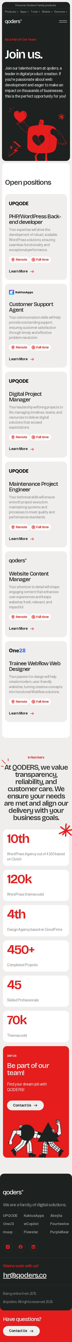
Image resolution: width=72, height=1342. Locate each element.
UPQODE (10, 1216)
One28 (8, 1224)
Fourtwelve (59, 1224)
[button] (11, 12)
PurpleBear (59, 1232)
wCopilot (31, 1224)
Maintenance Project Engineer (33, 486)
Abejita (56, 1216)
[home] (13, 21)
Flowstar (31, 1232)
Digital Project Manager (25, 396)
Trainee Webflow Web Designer (34, 666)
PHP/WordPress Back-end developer (35, 219)
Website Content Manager (29, 576)
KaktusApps (34, 1216)
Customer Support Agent (31, 307)
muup (8, 1232)
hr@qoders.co (24, 1275)
